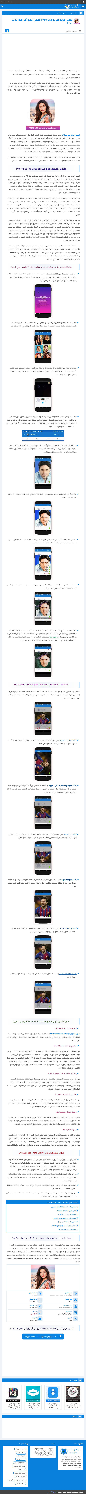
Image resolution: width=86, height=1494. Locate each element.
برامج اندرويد (73, 13)
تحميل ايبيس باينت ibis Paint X (67, 1229)
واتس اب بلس (21, 1480)
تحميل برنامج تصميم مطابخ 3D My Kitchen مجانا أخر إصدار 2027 (34, 1406)
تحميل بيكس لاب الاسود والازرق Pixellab (64, 1225)
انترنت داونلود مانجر (19, 1462)
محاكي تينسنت (21, 1459)
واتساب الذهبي (20, 1483)
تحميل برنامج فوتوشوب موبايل (67, 1222)
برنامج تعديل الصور (61, 13)
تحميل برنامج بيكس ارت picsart (67, 1214)
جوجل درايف (54, 636)
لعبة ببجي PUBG (20, 1476)
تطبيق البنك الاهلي (20, 1473)
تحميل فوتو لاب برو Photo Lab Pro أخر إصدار (40, 1336)
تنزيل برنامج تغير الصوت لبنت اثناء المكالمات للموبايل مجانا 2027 (53, 1406)
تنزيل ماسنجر (21, 1455)
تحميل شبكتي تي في (19, 1466)
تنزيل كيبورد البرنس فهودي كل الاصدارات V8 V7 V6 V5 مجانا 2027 (73, 1406)
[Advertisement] (43, 53)
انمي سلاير (22, 1469)
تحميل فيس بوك (20, 1449)
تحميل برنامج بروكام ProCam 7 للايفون (64, 1218)
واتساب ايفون (21, 1452)
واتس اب (11, 1480)
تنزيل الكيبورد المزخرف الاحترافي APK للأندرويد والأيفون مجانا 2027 (14, 1406)
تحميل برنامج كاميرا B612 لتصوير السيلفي (63, 1207)
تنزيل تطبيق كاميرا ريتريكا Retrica (66, 1210)
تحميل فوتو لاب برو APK (71, 135)
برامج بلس (69, 1492)
